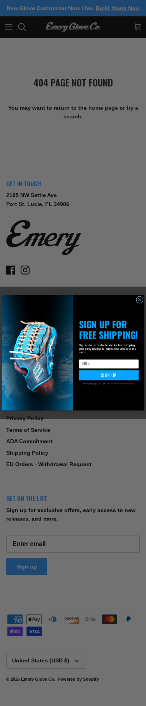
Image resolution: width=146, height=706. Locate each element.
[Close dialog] (139, 300)
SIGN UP (108, 375)
